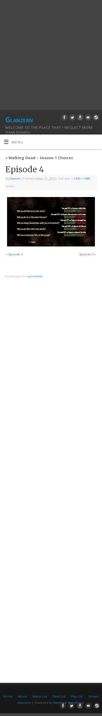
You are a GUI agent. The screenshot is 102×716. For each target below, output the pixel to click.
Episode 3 (15, 254)
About (22, 696)
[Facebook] (64, 118)
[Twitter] (72, 118)
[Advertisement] (51, 54)
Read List (59, 696)
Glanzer (15, 178)
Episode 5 (86, 254)
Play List (77, 696)
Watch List (39, 696)
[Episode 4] (51, 221)
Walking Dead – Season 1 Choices (39, 157)
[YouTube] (87, 118)
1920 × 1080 (82, 178)
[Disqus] (51, 360)
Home (8, 696)
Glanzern (19, 119)
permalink (34, 276)
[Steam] (95, 118)
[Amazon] (80, 118)
